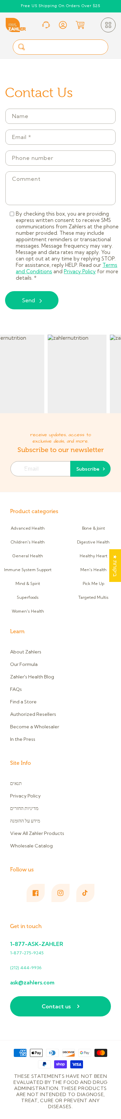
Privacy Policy (80, 271)
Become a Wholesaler (34, 727)
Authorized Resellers (33, 714)
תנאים (16, 783)
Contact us (56, 1006)
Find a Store (23, 702)
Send (28, 300)
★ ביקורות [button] (115, 566)
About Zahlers (25, 652)
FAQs (16, 689)
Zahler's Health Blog (32, 677)
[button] (108, 25)
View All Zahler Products (37, 833)
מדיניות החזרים (24, 808)
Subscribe (87, 469)
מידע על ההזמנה (25, 821)
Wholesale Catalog (31, 846)
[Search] (21, 46)
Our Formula (24, 664)
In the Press (22, 739)
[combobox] (60, 47)
